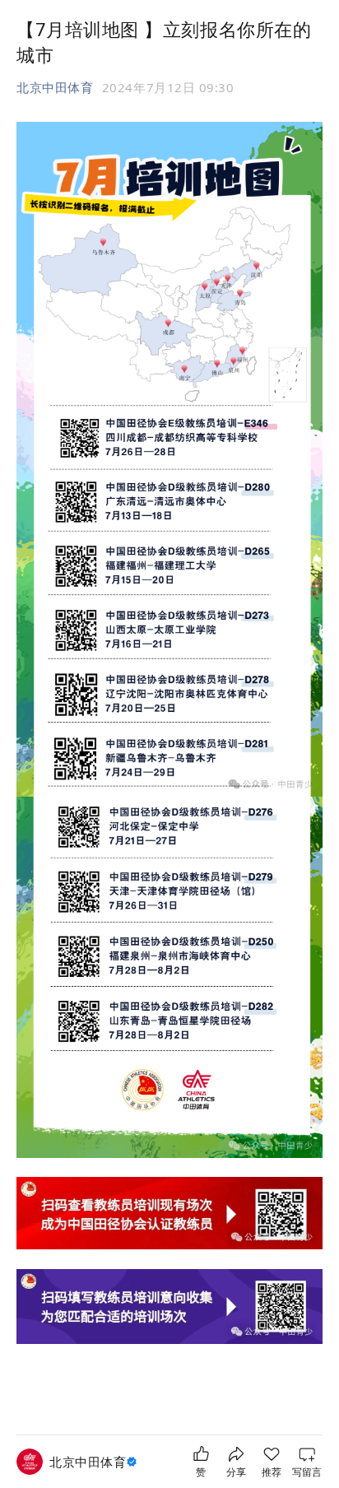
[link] (95, 1462)
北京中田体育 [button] (54, 87)
